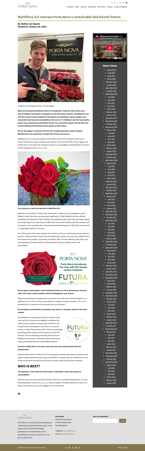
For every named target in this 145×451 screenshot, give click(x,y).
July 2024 (111, 133)
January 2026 (111, 85)
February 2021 (111, 238)
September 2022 (111, 193)
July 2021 (111, 223)
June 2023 (111, 169)
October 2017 (111, 326)
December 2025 (111, 88)
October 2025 (111, 91)
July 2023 (111, 166)
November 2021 (111, 214)
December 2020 (111, 241)
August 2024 (111, 130)
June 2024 (111, 136)
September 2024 (111, 127)
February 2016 (111, 380)
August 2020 (111, 250)
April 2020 (111, 259)
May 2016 (111, 371)
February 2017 (111, 347)
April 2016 (111, 374)
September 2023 (111, 160)
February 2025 (111, 112)
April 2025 (111, 106)
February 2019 (111, 286)
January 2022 (111, 208)
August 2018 (111, 302)
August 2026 (111, 70)
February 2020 (111, 265)
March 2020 (111, 262)
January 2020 (111, 268)
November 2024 (111, 121)
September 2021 (111, 220)
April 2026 (111, 76)
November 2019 (111, 274)
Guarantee (92, 7)
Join (122, 421)
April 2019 (111, 280)
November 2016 (111, 356)
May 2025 (111, 103)
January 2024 (111, 151)
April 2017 (111, 341)
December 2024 (111, 118)
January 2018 (111, 320)
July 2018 (111, 305)
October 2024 (111, 124)
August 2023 (111, 163)
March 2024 (111, 145)
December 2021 (111, 211)
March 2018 (111, 314)
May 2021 (111, 229)
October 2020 (111, 244)
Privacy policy (122, 447)
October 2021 (111, 217)
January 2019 (111, 289)
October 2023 (111, 157)
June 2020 (111, 253)
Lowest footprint (120, 7)
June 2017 (111, 335)
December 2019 (111, 271)
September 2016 (111, 362)
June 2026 (111, 73)
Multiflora (40, 148)
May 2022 (111, 202)
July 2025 (111, 97)
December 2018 (111, 293)
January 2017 (111, 350)
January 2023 (111, 184)
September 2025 (111, 94)
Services (84, 7)
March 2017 (111, 344)
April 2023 (111, 175)
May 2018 (111, 311)
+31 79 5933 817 (70, 431)
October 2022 (111, 190)
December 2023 (111, 154)
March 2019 (111, 283)
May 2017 (111, 338)
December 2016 (111, 353)
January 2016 (111, 383)
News (77, 7)
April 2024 (111, 142)
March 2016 (111, 377)
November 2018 (111, 295)
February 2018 (111, 317)
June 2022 (111, 199)
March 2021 (111, 235)
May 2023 (111, 172)
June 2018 (111, 308)
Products (70, 7)
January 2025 (111, 115)
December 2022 (111, 187)
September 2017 (111, 329)
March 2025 (111, 109)
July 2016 (111, 368)
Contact (110, 7)
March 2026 (111, 79)
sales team (44, 383)
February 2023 (111, 181)
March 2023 (111, 178)
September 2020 (111, 247)
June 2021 (111, 226)
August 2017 (111, 332)
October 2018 (111, 299)
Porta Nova (101, 7)
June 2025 (111, 100)
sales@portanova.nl (67, 434)
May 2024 (111, 139)
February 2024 (111, 148)
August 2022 (111, 196)
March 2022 (111, 205)
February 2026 (111, 82)
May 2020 (111, 256)
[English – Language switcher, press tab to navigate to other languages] (126, 2)
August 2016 (111, 365)
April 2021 (111, 232)
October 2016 (111, 359)
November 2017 (111, 323)
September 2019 (111, 277)
